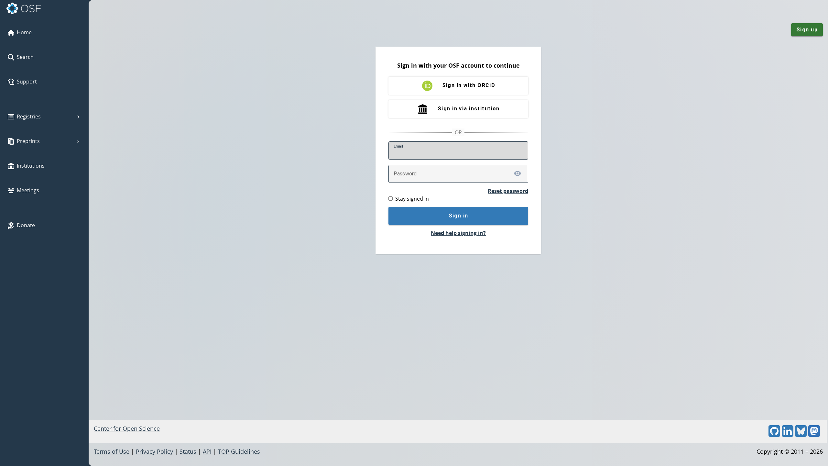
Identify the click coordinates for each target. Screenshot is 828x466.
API (207, 451)
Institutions (31, 165)
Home (24, 32)
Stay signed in (412, 198)
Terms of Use (111, 451)
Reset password (508, 190)
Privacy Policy (154, 451)
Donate (26, 225)
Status (188, 451)
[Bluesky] (801, 434)
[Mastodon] (814, 434)
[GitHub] (774, 434)
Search (25, 57)
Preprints (28, 141)
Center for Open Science (127, 428)
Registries (29, 116)
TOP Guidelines (239, 451)
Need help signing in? (458, 233)
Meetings (28, 190)
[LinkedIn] (787, 434)
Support (27, 81)
